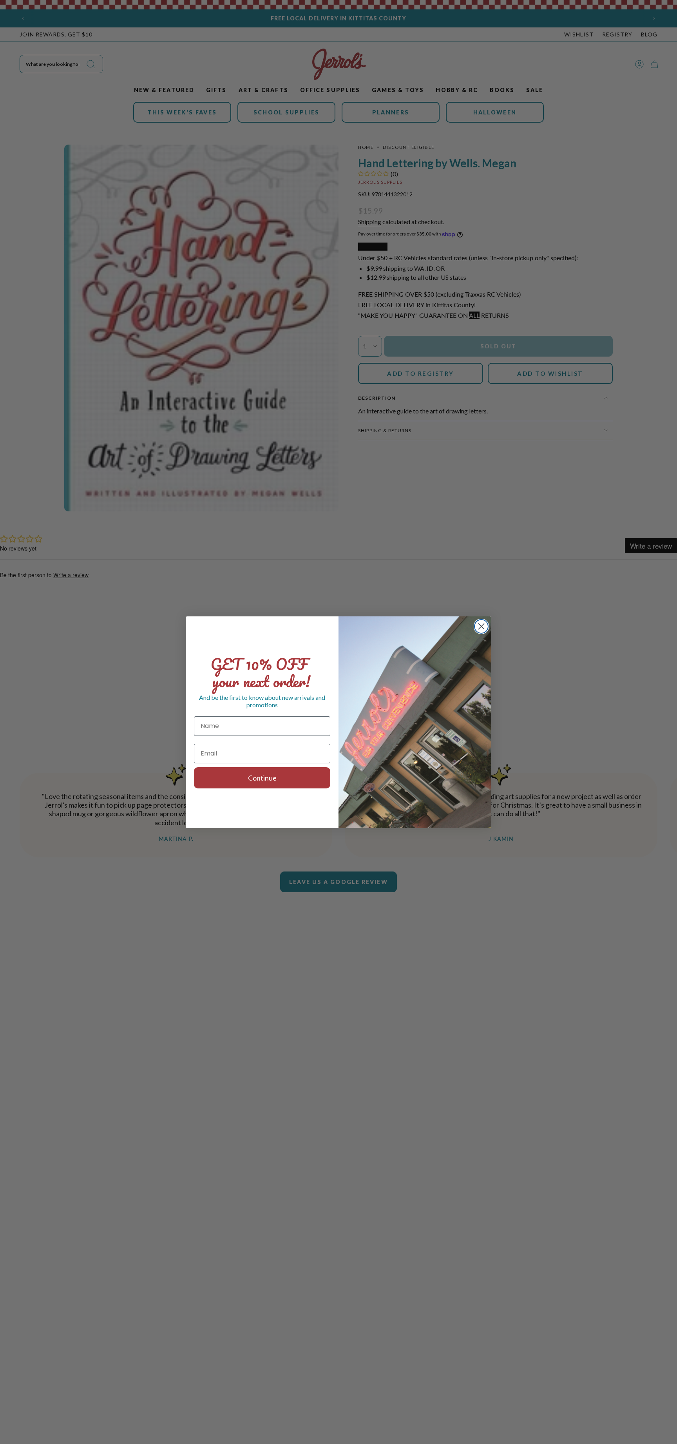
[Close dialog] (481, 626)
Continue (262, 778)
